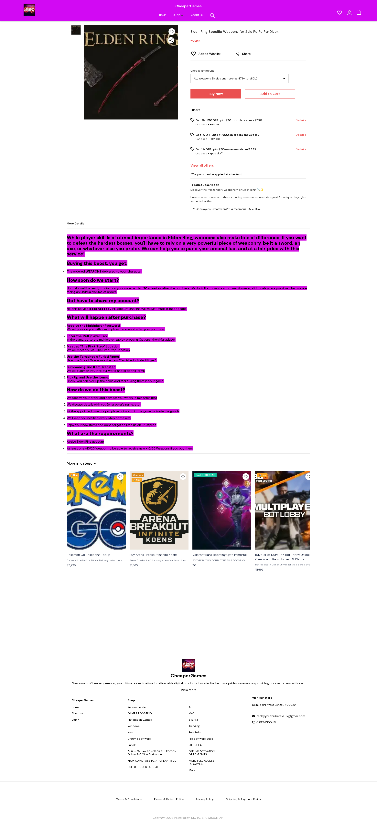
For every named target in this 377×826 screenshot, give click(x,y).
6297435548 (266, 722)
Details (301, 120)
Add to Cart (270, 93)
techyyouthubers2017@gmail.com (280, 716)
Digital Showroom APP (207, 818)
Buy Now (216, 93)
